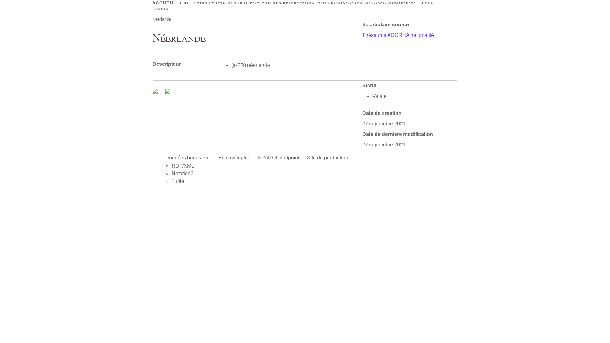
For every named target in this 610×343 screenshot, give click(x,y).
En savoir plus (234, 157)
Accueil (163, 3)
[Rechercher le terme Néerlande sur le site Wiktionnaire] (167, 92)
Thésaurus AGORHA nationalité (398, 35)
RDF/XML (183, 166)
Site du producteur (327, 157)
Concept (162, 9)
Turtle (178, 181)
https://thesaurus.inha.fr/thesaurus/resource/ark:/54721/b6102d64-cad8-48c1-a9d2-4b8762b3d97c (305, 3)
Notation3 (182, 173)
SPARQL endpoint (278, 157)
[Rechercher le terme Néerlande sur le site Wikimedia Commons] (155, 92)
